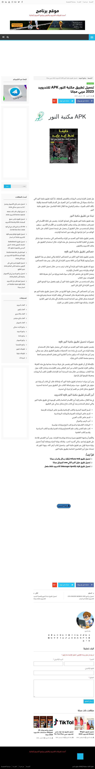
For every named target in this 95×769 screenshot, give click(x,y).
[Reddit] (89, 638)
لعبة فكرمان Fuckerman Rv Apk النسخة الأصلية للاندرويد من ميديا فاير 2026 (15, 255)
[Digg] (77, 635)
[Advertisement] (47, 59)
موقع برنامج (47, 11)
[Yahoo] (86, 640)
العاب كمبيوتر (20, 323)
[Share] (83, 638)
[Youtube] (83, 640)
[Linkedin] (54, 635)
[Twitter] (57, 638)
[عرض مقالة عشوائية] (3, 37)
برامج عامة (21, 336)
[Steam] (66, 638)
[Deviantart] (80, 635)
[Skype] (80, 638)
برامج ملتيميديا (20, 345)
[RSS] (86, 638)
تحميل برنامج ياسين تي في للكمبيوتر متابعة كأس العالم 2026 (14, 275)
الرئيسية (91, 2)
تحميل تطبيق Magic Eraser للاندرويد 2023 (86, 733)
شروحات (22, 358)
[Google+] (63, 635)
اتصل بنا (79, 2)
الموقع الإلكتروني (89, 668)
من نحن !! (85, 2)
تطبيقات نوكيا (21, 353)
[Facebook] (71, 635)
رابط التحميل (63, 506)
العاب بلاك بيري (20, 314)
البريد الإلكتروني (58, 659)
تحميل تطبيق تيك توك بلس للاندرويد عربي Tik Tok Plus (63, 733)
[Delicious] (83, 635)
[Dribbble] (74, 635)
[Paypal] (51, 635)
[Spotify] (74, 638)
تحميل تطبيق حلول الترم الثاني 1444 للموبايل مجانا (71, 462)
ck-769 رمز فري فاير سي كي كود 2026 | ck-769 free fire (15, 228)
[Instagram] (57, 635)
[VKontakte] (51, 638)
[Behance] (86, 635)
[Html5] (60, 635)
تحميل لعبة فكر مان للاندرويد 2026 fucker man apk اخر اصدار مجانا (16, 284)
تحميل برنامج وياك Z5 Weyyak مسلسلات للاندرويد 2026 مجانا (43, 732)
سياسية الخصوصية (71, 2)
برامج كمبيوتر (21, 340)
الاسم (92, 659)
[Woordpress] (89, 640)
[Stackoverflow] (68, 638)
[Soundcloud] (77, 638)
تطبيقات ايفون (20, 349)
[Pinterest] (48, 635)
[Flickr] (68, 635)
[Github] (66, 635)
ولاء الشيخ (89, 96)
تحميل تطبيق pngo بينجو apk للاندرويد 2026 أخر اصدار (15, 235)
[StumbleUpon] (63, 638)
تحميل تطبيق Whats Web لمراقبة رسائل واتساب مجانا (70, 459)
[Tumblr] (60, 638)
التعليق (91, 678)
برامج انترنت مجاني (19, 327)
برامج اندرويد (82, 78)
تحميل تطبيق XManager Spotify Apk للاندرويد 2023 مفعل (67, 466)
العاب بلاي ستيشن (19, 318)
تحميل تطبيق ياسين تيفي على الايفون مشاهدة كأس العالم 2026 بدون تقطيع (14, 266)
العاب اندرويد (21, 305)
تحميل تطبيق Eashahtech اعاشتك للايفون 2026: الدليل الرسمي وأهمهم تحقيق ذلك (16, 245)
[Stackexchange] (71, 638)
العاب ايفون (21, 309)
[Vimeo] (54, 638)
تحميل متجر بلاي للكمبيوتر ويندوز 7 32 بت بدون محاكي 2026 (14, 205)
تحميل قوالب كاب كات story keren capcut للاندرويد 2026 (15, 213)
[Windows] (48, 638)
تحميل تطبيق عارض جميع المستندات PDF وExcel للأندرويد (15, 220)
